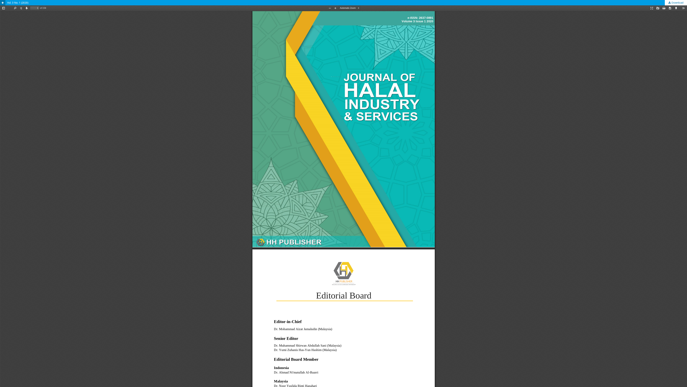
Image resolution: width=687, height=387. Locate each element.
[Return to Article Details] (2, 2)
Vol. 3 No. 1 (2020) (17, 2)
